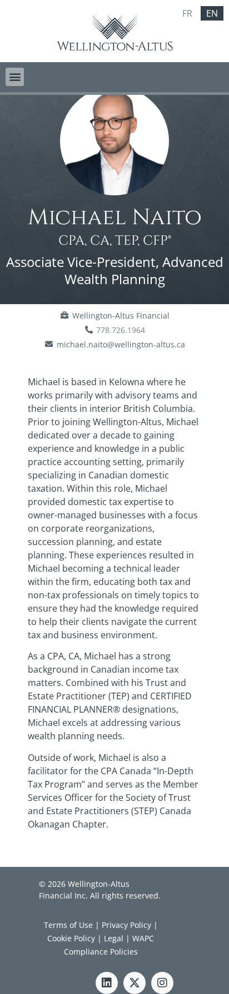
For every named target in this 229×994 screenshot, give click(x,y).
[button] (15, 77)
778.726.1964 (120, 330)
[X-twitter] (134, 983)
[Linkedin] (107, 983)
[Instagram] (162, 983)
